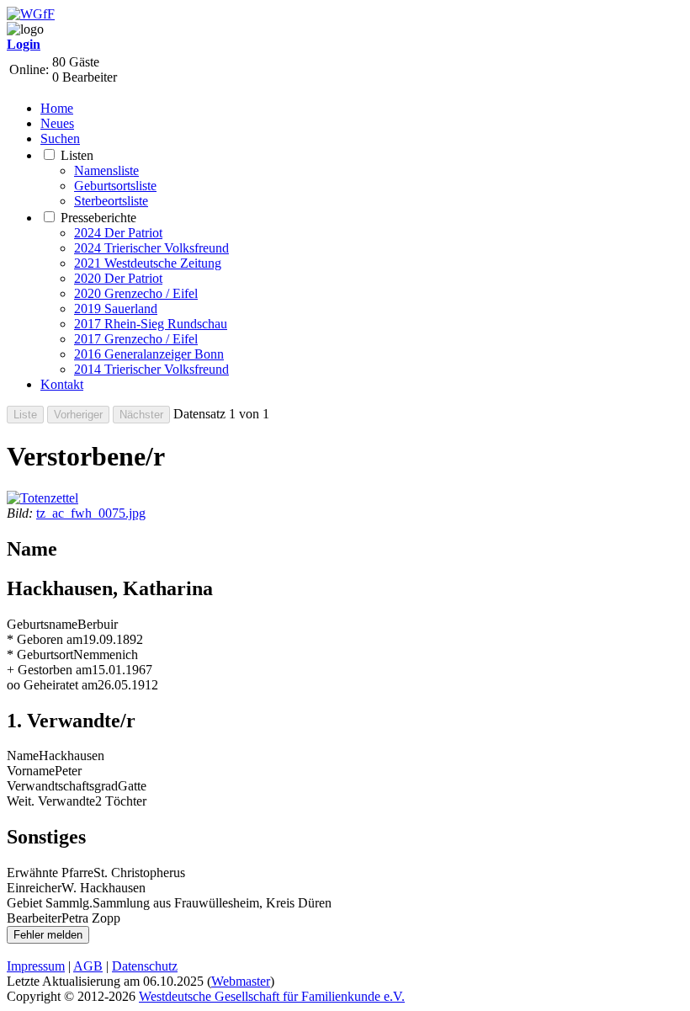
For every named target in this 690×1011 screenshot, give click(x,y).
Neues (57, 123)
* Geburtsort (40, 654)
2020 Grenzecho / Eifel (136, 293)
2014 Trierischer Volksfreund (151, 369)
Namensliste (106, 170)
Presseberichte (98, 217)
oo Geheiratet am (52, 685)
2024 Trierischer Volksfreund (151, 248)
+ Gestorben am (49, 669)
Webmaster (240, 981)
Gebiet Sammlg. (50, 903)
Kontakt (61, 384)
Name (23, 755)
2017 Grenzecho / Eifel (136, 339)
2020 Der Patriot (118, 278)
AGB (88, 966)
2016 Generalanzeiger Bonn (149, 354)
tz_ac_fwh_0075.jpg (91, 513)
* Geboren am (44, 639)
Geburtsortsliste (115, 185)
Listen (77, 155)
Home (56, 108)
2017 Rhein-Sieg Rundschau (150, 324)
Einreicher (34, 888)
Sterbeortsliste (111, 201)
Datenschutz (145, 966)
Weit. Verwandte (51, 801)
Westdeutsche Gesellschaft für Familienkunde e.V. (272, 996)
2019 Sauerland (115, 308)
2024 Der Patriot (118, 233)
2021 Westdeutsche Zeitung (147, 263)
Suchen (60, 138)
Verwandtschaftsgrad (62, 786)
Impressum (36, 966)
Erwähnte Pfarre (50, 872)
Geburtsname (42, 624)
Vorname (31, 771)
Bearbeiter (34, 918)
